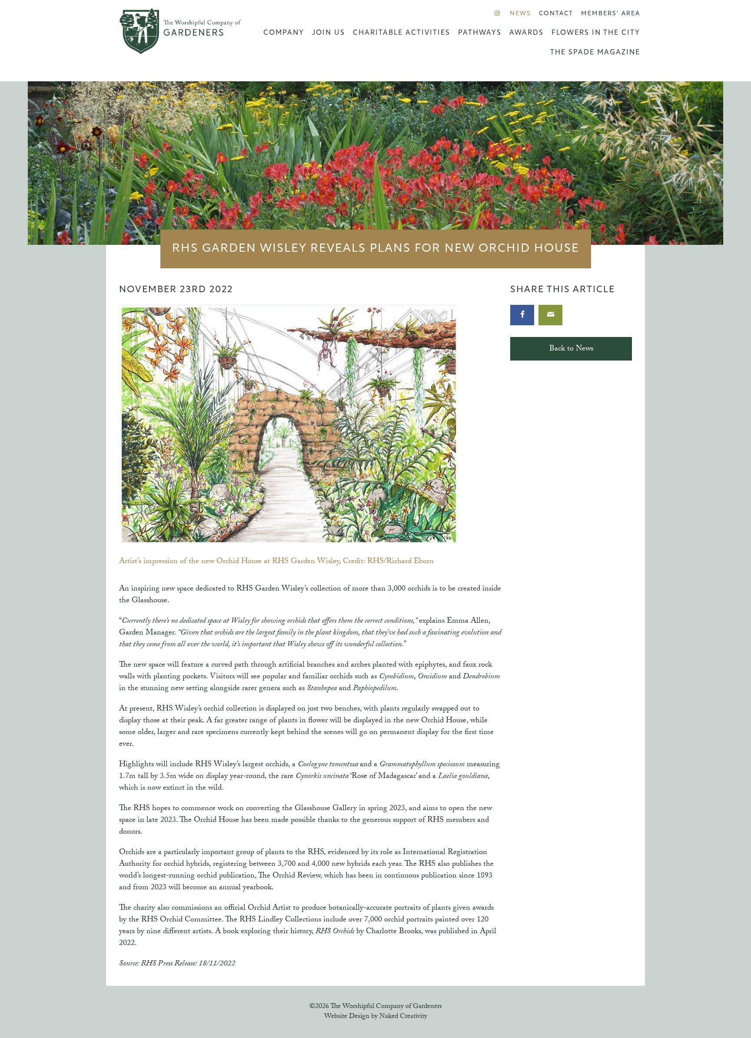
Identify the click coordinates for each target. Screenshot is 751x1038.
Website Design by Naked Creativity (375, 1017)
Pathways (480, 33)
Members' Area (610, 13)
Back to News (571, 349)
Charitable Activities (401, 33)
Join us (328, 33)
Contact (556, 13)
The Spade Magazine (595, 52)
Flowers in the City (596, 33)
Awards (526, 33)
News (520, 13)
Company (283, 33)
